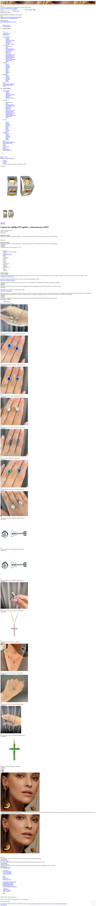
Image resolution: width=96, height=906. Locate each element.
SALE (4, 86)
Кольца (7, 63)
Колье (7, 68)
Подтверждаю (4, 904)
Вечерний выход (9, 55)
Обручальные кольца (10, 54)
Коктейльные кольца (10, 56)
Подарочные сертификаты (9, 83)
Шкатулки (8, 52)
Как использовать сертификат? (10, 886)
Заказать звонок (6, 301)
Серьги (7, 65)
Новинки (8, 42)
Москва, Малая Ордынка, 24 (8, 158)
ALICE (4, 259)
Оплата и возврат (4, 273)
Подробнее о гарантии (6, 299)
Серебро (7, 39)
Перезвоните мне (4, 20)
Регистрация (6, 21)
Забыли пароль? (28, 9)
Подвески (8, 66)
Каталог (5, 161)
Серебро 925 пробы (7, 254)
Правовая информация (8, 884)
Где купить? (5, 870)
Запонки (8, 72)
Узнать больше (4, 859)
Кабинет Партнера (7, 150)
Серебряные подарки (10, 49)
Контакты (5, 888)
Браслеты (8, 67)
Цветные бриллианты (10, 59)
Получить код (16, 11)
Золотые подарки (9, 48)
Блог (4, 82)
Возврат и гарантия (7, 873)
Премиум (5, 74)
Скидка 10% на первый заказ (9, 881)
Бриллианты (8, 41)
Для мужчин (8, 51)
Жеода (7, 61)
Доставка (3, 283)
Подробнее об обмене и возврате (8, 280)
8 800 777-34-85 (12, 21)
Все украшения (6, 37)
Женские (5, 266)
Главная (5, 160)
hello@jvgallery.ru (7, 891)
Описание (3, 244)
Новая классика (9, 58)
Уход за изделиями (7, 872)
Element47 (3, 222)
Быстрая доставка (10, 44)
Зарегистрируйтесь (13, 18)
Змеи (7, 47)
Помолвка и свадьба (10, 40)
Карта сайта (5, 878)
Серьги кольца (9, 60)
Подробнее (3, 287)
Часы (7, 73)
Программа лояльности (8, 883)
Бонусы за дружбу (7, 879)
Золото (7, 38)
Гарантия (3, 295)
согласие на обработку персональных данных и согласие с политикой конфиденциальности (46, 903)
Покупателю (6, 146)
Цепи (7, 71)
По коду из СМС (4, 8)
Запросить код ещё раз (5, 17)
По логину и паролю (13, 8)
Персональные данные (8, 885)
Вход (2, 21)
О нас (4, 145)
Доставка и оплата (7, 871)
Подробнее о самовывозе (6, 290)
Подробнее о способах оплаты (7, 276)
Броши (7, 69)
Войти (19, 17)
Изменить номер (14, 17)
